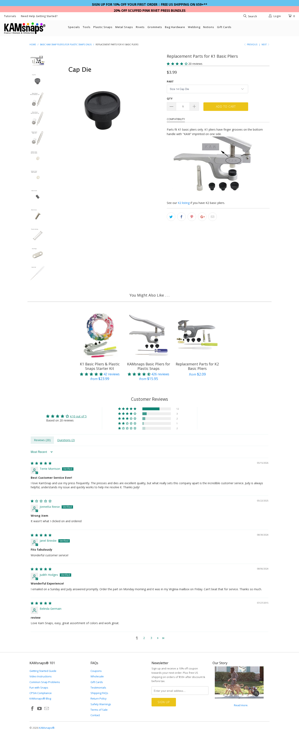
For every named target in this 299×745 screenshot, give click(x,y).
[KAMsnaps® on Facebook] (32, 708)
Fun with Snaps (38, 687)
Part (170, 81)
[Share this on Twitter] (171, 216)
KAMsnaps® (47, 728)
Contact (95, 715)
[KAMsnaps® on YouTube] (40, 708)
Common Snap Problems (44, 682)
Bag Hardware (175, 27)
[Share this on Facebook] (181, 216)
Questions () (66, 440)
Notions (208, 27)
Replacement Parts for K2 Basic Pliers (197, 335)
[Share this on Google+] (202, 216)
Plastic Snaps (102, 27)
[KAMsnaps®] (26, 28)
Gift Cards (224, 27)
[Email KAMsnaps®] (47, 708)
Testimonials (98, 687)
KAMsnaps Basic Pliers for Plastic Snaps (148, 335)
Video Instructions (40, 676)
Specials (74, 27)
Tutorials (10, 16)
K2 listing (184, 203)
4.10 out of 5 (78, 416)
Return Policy (99, 698)
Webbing (194, 27)
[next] (157, 103)
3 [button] (151, 638)
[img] (41, 463)
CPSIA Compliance (40, 693)
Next (264, 44)
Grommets (154, 27)
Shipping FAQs (99, 693)
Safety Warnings (101, 704)
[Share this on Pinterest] (192, 216)
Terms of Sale (99, 709)
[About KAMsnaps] (239, 701)
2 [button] (144, 638)
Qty (169, 98)
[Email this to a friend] (212, 216)
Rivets (140, 27)
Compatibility (176, 119)
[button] (177, 64)
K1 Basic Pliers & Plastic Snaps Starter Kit (99, 335)
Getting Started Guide (42, 671)
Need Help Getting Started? (39, 16)
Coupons (96, 671)
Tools (87, 27)
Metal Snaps (124, 27)
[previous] (58, 103)
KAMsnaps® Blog (40, 698)
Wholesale (97, 676)
